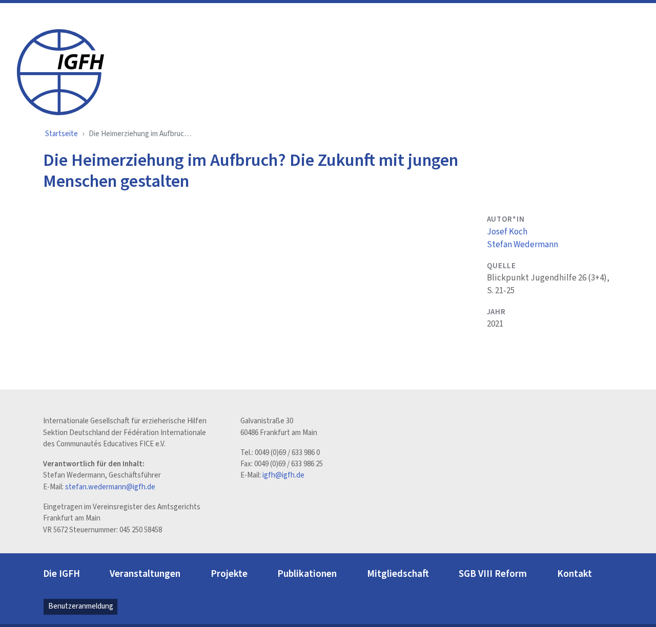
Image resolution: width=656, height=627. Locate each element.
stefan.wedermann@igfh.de (110, 487)
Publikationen (307, 574)
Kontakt (574, 574)
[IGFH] (60, 71)
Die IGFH (61, 574)
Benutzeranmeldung (80, 606)
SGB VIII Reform (493, 574)
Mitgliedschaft (398, 574)
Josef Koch (507, 232)
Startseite (61, 133)
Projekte (229, 574)
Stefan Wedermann (522, 245)
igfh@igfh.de (283, 475)
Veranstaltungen (145, 574)
